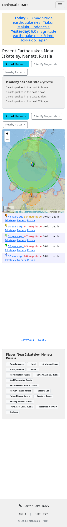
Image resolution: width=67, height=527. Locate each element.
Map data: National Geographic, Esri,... (31, 211)
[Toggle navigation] (60, 4)
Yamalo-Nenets (17, 364)
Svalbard (14, 412)
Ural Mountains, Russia (21, 380)
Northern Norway (48, 406)
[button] (31, 195)
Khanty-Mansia (17, 369)
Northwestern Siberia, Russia (24, 385)
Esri (62, 211)
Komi (33, 364)
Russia (31, 220)
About (22, 514)
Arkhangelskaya (50, 364)
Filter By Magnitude (46, 64)
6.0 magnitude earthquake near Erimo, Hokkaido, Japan (33, 36)
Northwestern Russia (20, 374)
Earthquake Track (15, 5)
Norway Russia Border (20, 390)
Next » (42, 340)
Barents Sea (43, 390)
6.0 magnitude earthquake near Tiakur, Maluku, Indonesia (33, 22)
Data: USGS (41, 514)
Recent (14, 64)
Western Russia (44, 396)
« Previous (27, 340)
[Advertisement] (33, 305)
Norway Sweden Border (21, 401)
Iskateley (10, 220)
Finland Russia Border (20, 396)
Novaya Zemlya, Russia (47, 374)
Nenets (21, 220)
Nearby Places (14, 72)
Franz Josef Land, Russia (21, 406)
